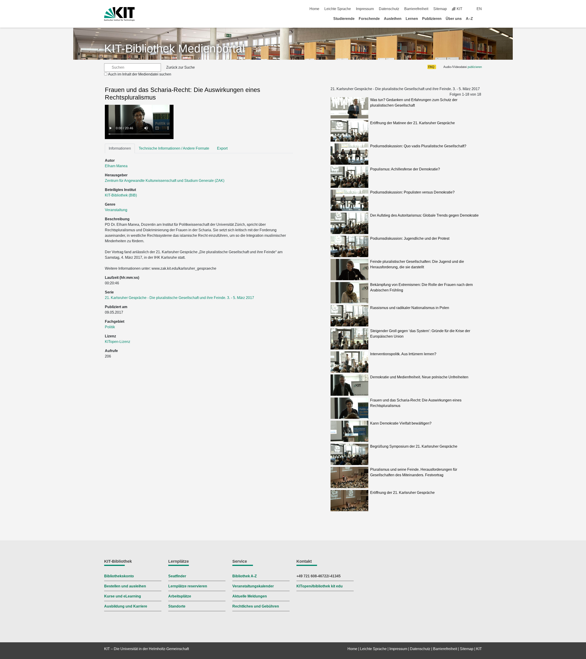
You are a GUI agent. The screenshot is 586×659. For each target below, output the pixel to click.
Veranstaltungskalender (253, 586)
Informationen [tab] (120, 148)
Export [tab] (222, 148)
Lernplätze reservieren (187, 586)
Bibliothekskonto (119, 576)
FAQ (431, 67)
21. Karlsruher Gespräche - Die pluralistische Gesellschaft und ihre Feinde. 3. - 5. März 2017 (179, 298)
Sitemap (440, 9)
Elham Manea (116, 166)
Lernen (412, 19)
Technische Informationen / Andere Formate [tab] (174, 148)
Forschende (369, 19)
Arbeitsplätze (179, 596)
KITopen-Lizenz (117, 342)
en (479, 9)
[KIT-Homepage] (119, 14)
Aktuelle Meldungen (249, 596)
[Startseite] (480, 18)
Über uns (454, 19)
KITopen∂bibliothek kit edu (319, 586)
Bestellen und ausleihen (125, 586)
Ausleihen (393, 19)
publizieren (475, 67)
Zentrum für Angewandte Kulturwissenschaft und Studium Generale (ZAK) (164, 181)
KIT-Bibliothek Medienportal (174, 48)
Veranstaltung (116, 210)
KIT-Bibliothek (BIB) (121, 195)
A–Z (469, 19)
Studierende (344, 19)
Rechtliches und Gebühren (255, 606)
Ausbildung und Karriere (125, 606)
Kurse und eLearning (122, 596)
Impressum (365, 9)
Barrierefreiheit (416, 9)
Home (314, 9)
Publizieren (432, 19)
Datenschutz (389, 9)
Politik (110, 327)
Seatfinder (177, 576)
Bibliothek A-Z (244, 576)
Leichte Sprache (337, 9)
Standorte (176, 606)
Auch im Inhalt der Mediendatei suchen (139, 74)
